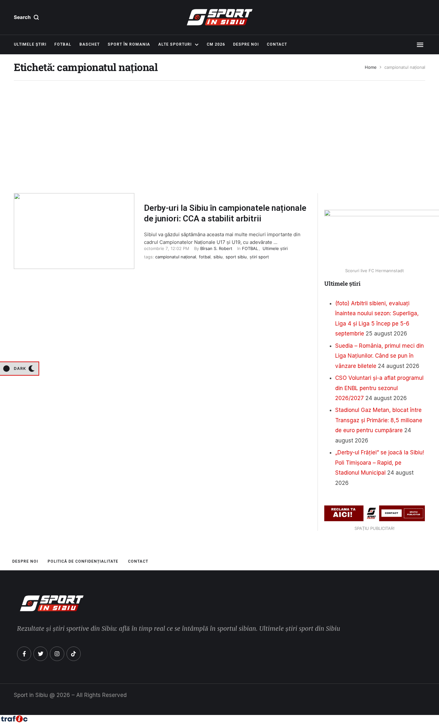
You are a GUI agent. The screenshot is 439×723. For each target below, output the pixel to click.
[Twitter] (40, 654)
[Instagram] (57, 654)
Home (371, 67)
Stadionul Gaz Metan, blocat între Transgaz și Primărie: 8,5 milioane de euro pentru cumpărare (378, 420)
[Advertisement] (219, 132)
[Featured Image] (74, 231)
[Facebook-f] (24, 654)
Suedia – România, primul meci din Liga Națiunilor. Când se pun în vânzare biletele (379, 356)
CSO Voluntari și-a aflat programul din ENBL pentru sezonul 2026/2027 (379, 388)
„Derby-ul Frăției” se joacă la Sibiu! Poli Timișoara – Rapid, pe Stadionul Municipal (379, 462)
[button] (26, 17)
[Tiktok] (74, 654)
